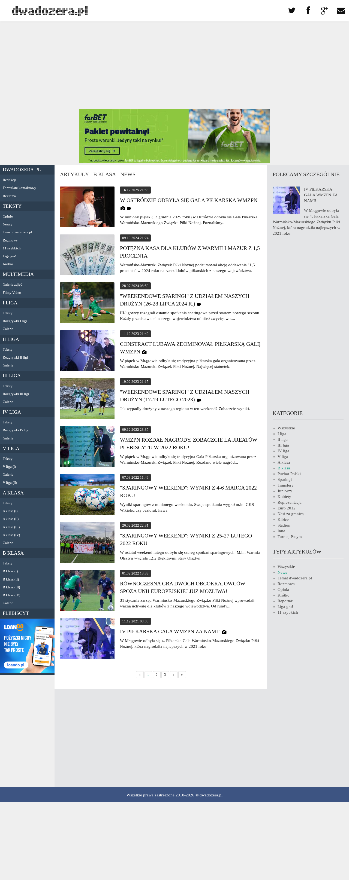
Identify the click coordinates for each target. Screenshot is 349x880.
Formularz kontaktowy (19, 188)
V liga (11, 448)
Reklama (9, 196)
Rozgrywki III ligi (16, 394)
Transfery (286, 485)
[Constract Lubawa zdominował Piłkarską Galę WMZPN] (87, 351)
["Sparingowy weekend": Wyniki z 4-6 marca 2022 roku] (87, 495)
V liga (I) (9, 467)
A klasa (13, 493)
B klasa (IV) (11, 595)
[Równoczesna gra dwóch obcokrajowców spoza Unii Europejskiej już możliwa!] (87, 591)
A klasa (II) (11, 519)
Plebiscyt (16, 613)
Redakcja (10, 180)
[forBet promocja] (174, 162)
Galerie (8, 329)
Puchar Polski (289, 474)
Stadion (284, 525)
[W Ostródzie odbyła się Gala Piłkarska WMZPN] (87, 208)
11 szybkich (12, 248)
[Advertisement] (174, 65)
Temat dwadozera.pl (17, 232)
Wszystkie (286, 428)
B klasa (13, 553)
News (282, 572)
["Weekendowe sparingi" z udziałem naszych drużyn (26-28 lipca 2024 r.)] (87, 303)
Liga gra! (9, 256)
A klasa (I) (10, 511)
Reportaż (285, 601)
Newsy (8, 224)
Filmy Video (12, 293)
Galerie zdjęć (12, 284)
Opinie (8, 216)
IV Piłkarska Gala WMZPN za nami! (170, 631)
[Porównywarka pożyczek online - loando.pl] (27, 672)
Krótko (8, 264)
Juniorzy (285, 491)
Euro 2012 (287, 508)
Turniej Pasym (290, 536)
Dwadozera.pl (22, 169)
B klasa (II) (11, 579)
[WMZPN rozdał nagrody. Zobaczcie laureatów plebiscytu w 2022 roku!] (87, 447)
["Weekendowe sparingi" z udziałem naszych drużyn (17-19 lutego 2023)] (87, 399)
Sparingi (285, 479)
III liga (12, 375)
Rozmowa (286, 584)
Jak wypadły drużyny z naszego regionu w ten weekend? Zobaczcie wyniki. (185, 409)
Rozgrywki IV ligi (16, 430)
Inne (281, 531)
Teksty (12, 206)
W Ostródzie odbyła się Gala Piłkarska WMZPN (188, 200)
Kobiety (284, 496)
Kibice (283, 519)
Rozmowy (10, 240)
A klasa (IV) (11, 535)
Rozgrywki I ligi (15, 321)
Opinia (283, 589)
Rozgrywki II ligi (15, 357)
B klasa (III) (11, 587)
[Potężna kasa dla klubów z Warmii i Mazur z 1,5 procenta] (87, 255)
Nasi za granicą (291, 514)
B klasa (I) (10, 571)
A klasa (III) (11, 527)
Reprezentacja (290, 502)
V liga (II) (10, 483)
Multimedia (18, 274)
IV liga (12, 412)
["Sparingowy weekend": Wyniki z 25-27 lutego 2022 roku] (87, 543)
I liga (10, 302)
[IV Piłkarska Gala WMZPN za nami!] (87, 639)
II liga (11, 339)
